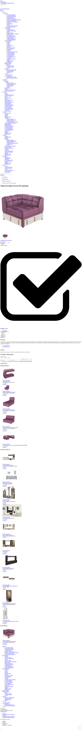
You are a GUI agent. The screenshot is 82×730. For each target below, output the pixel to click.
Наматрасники (10, 23)
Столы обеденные (10, 66)
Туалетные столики (8, 152)
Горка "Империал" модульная (8, 568)
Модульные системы (11, 35)
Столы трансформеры (9, 170)
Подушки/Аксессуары (11, 36)
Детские (8, 43)
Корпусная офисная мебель (12, 77)
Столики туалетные (11, 53)
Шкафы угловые (10, 60)
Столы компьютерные (11, 56)
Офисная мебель (8, 75)
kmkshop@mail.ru (11, 3)
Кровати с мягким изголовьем (13, 33)
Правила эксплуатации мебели (8, 714)
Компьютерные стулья (11, 76)
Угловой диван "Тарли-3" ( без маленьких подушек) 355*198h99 (15, 445)
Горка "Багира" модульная (8, 465)
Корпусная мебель (8, 40)
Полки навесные (10, 48)
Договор (4, 713)
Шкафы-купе (9, 61)
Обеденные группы (8, 167)
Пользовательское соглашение (8, 717)
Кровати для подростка (11, 18)
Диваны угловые (10, 29)
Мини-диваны (10, 34)
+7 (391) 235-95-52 (6, 346)
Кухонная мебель (8, 63)
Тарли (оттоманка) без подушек (9, 409)
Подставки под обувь (11, 47)
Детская (4, 111)
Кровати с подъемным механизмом (14, 19)
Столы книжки (10, 55)
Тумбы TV (9, 57)
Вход (1, 9)
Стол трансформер (10, 52)
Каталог (4, 12)
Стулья (8, 67)
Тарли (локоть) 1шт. (6, 381)
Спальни (8, 50)
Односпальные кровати (11, 20)
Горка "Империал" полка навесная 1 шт (10, 585)
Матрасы (9, 22)
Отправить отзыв (4, 363)
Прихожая (5, 156)
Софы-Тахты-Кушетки (11, 38)
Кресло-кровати (10, 32)
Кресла (8, 31)
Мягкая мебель (8, 27)
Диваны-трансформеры (11, 30)
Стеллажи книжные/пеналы (12, 51)
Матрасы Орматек (10, 70)
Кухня (4, 165)
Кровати (6, 13)
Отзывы (2, 240)
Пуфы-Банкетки (10, 37)
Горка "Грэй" (5, 551)
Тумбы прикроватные (11, 39)
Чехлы (8, 24)
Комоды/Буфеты (10, 45)
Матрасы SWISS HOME (11, 69)
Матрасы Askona (10, 82)
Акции (6, 78)
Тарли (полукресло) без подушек (9, 392)
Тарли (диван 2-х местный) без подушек (10, 427)
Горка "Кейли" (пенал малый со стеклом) (10, 621)
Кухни (8, 64)
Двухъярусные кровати (11, 16)
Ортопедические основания (12, 21)
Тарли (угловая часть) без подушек (9, 641)
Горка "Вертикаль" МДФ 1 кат (8, 518)
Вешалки (9, 41)
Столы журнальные (11, 54)
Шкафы (8, 59)
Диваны (8, 28)
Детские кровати (10, 17)
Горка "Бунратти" (6, 500)
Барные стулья (7, 172)
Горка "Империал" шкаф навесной (9, 603)
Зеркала (8, 44)
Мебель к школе (8, 62)
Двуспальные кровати (11, 15)
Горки (8, 42)
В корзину (2, 243)
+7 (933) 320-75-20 (4, 3)
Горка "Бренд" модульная (7, 482)
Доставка (4, 715)
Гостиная (4, 91)
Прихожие (9, 49)
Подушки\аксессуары (11, 26)
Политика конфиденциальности (9, 716)
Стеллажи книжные (8, 105)
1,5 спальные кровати (11, 14)
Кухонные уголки (10, 65)
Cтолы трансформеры (9, 108)
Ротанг (6, 73)
